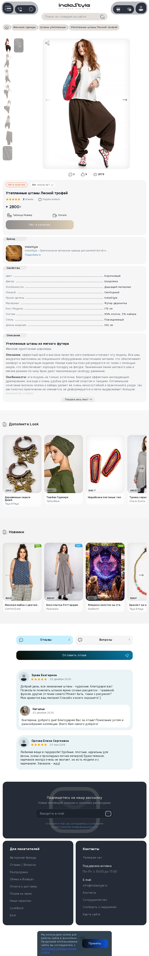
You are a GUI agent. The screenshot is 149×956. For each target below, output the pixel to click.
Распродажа (19, 872)
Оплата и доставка (23, 886)
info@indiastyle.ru (95, 885)
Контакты (89, 892)
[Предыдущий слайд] (48, 100)
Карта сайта (91, 914)
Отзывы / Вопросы (23, 865)
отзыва (27, 199)
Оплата (62, 215)
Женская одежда (24, 27)
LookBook (16, 908)
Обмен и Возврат (22, 879)
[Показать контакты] (20, 9)
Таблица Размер (22, 215)
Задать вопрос (51, 199)
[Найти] (102, 17)
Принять (95, 943)
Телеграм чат (92, 857)
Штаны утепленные (53, 27)
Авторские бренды (23, 857)
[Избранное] (129, 9)
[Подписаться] (108, 814)
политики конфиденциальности (79, 827)
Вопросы (114, 639)
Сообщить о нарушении (99, 907)
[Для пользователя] (31, 9)
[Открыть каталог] (8, 8)
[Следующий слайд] (124, 100)
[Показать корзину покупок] (118, 9)
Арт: (41, 185)
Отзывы (55, 639)
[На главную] (74, 6)
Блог (13, 915)
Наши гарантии (20, 901)
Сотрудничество (95, 900)
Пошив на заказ (21, 893)
